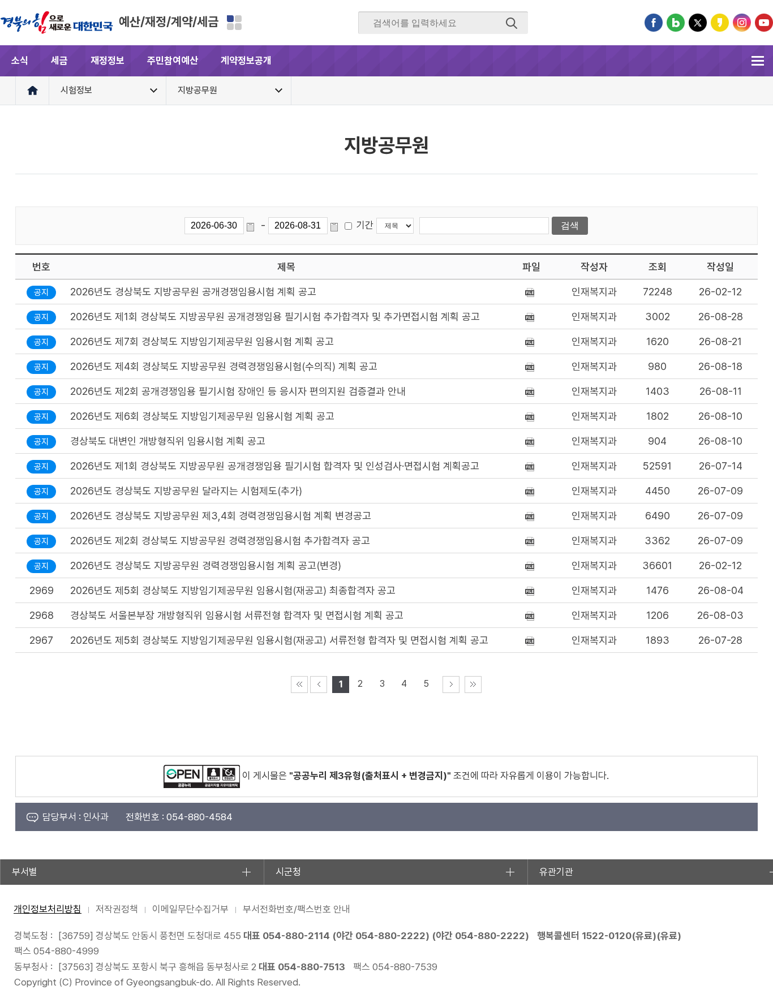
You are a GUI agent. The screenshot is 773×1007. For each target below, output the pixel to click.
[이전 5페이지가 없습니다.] (318, 684)
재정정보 (107, 60)
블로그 (676, 23)
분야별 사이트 (234, 22)
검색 (511, 23)
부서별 (24, 871)
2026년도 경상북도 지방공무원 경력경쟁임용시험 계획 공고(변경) (205, 565)
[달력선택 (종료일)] (336, 225)
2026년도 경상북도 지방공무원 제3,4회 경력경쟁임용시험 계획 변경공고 (220, 516)
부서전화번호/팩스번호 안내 (296, 909)
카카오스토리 (720, 23)
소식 (19, 60)
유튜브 (764, 23)
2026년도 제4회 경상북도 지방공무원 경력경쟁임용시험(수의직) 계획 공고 (223, 366)
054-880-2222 (390, 935)
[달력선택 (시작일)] (252, 225)
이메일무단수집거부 (190, 909)
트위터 (698, 23)
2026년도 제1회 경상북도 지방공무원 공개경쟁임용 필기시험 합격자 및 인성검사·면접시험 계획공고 (274, 466)
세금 (59, 60)
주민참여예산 (172, 60)
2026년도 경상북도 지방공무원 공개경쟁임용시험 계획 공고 (193, 292)
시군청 (288, 871)
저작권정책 (117, 909)
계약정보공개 (246, 60)
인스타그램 (742, 23)
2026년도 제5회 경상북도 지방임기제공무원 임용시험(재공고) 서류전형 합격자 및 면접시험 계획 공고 (279, 640)
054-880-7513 (311, 966)
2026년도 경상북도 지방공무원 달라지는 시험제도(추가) (186, 491)
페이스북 (654, 23)
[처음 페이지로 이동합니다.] (299, 684)
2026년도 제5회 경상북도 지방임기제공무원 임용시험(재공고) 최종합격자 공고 (233, 590)
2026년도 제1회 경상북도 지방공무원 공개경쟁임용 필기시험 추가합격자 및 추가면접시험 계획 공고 (275, 316)
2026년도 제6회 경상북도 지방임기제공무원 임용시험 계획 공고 (202, 416)
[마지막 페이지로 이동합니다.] (473, 684)
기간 (365, 225)
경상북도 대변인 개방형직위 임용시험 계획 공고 (167, 441)
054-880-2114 (296, 935)
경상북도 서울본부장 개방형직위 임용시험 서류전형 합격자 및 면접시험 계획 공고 (236, 615)
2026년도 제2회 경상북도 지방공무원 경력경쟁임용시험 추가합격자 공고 (220, 540)
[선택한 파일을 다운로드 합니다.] (531, 292)
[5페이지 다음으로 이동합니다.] (451, 684)
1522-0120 (607, 935)
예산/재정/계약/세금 (168, 21)
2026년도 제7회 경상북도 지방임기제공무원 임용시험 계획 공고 (202, 341)
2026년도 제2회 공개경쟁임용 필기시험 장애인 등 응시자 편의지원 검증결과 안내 (238, 391)
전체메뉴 (757, 60)
